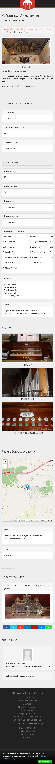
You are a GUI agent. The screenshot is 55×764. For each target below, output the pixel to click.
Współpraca (27, 738)
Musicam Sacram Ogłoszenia (27, 720)
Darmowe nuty (27, 710)
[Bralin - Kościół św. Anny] (27, 487)
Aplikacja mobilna (27, 731)
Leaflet (16, 520)
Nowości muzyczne (27, 707)
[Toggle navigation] (5, 3)
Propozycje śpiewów (27, 701)
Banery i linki (27, 734)
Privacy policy (9, 759)
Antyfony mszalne (27, 713)
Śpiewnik (27, 704)
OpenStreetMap (26, 520)
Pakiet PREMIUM (27, 728)
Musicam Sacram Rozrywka (27, 717)
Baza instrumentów (27, 697)
